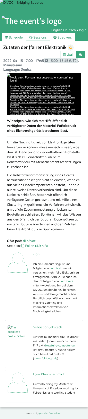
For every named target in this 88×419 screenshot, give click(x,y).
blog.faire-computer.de (60, 345)
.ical (69, 54)
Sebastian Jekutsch (47, 327)
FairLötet (55, 268)
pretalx (43, 413)
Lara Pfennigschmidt (48, 374)
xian (36, 254)
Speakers (64, 37)
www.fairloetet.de (45, 358)
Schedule (15, 37)
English (56, 30)
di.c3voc (29, 241)
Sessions (40, 37)
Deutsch (69, 30)
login (82, 30)
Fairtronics (66, 281)
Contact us (54, 413)
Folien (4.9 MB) (36, 246)
